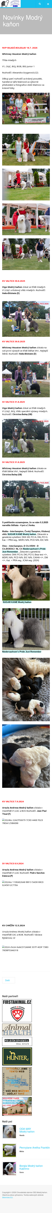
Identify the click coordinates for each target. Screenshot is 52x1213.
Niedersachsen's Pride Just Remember (21, 651)
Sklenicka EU (7, 1197)
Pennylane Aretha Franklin (34, 1147)
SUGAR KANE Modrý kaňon (22, 534)
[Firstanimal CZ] (17, 1010)
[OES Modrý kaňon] (10, 3)
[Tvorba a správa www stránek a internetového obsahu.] (17, 1081)
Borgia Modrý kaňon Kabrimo (31, 1167)
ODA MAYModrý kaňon (27, 1130)
